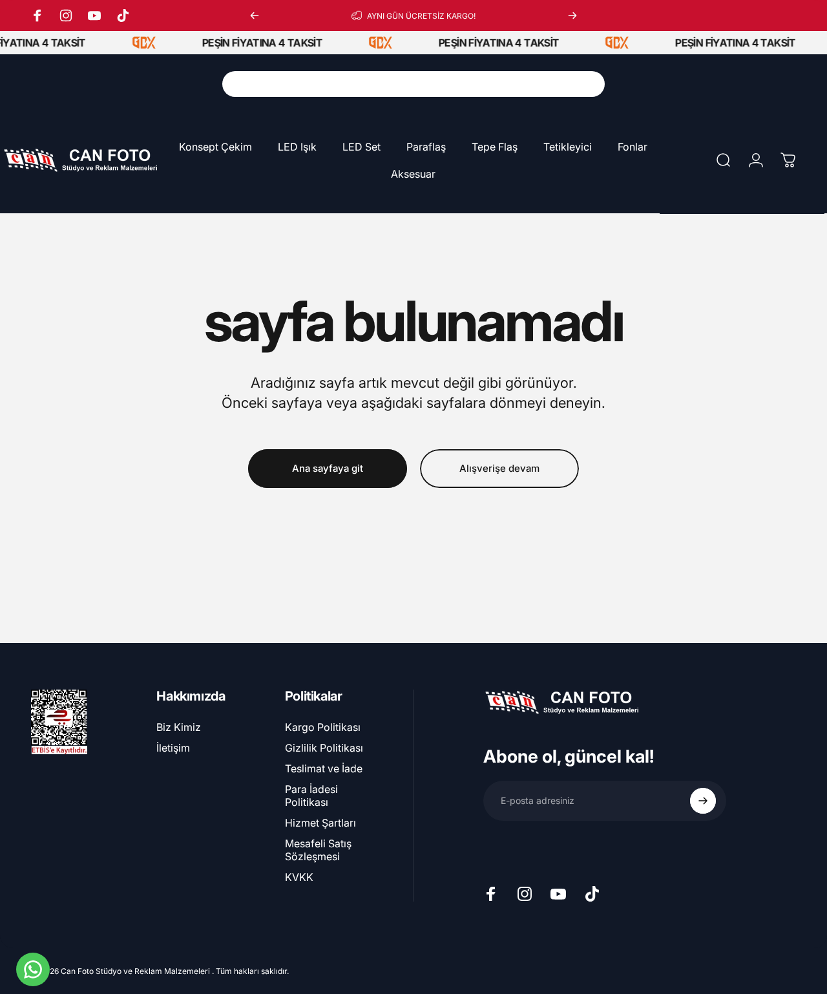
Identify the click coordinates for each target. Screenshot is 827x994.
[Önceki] (254, 15)
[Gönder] (703, 801)
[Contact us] (33, 969)
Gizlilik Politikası (324, 747)
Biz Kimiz (178, 727)
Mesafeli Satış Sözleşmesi (318, 850)
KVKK (299, 877)
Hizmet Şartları (320, 822)
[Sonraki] (572, 15)
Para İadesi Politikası (311, 796)
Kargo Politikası (323, 727)
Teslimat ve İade (323, 768)
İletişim (173, 747)
